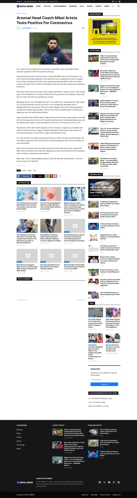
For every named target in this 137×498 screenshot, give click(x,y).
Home (38, 6)
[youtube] (119, 1)
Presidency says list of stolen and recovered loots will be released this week (110, 248)
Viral (34, 170)
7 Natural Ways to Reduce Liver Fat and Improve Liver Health (110, 226)
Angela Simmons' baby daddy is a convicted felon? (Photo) (110, 237)
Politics (47, 6)
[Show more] (59, 176)
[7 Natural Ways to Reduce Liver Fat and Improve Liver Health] (93, 226)
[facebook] (113, 1)
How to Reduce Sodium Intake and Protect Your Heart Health (108, 431)
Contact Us (116, 495)
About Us (19, 1)
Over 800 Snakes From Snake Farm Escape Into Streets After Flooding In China (95, 323)
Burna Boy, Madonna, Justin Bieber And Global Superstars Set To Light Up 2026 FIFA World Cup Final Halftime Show (110, 74)
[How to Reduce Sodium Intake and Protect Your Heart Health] (93, 432)
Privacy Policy (53, 1)
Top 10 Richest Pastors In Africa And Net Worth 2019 (110, 293)
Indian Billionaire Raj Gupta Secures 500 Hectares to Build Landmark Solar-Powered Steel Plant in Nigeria (110, 147)
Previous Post (22, 300)
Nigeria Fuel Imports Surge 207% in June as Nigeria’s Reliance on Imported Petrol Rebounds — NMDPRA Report (110, 89)
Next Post (80, 300)
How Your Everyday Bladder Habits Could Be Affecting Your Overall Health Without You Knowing (50, 206)
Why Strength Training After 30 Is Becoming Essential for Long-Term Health (74, 267)
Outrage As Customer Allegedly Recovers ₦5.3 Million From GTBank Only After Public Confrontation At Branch (95, 351)
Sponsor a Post (43, 1)
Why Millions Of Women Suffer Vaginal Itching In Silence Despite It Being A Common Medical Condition (50, 238)
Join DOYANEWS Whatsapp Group (100, 398)
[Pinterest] (51, 176)
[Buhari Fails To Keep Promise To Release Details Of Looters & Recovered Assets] (93, 259)
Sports (98, 6)
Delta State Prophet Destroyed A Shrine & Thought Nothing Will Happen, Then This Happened (113, 323)
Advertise (94, 495)
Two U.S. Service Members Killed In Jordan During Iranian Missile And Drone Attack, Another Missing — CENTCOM (110, 132)
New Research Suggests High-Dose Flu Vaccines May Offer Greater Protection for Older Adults (27, 268)
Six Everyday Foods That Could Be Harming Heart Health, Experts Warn (109, 214)
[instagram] (114, 482)
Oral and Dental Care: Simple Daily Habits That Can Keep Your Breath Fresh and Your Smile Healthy (27, 206)
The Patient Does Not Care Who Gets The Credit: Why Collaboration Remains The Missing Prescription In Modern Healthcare (26, 239)
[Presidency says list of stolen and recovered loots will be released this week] (93, 248)
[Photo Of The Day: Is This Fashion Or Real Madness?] (93, 272)
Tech (82, 6)
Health (24, 13)
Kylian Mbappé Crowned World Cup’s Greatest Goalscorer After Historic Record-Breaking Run (109, 103)
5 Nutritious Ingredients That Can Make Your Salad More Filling (109, 203)
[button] (113, 6)
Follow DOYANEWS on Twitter (98, 406)
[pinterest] (118, 482)
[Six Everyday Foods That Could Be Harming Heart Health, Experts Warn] (93, 215)
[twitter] (116, 1)
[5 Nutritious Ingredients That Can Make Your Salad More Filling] (93, 204)
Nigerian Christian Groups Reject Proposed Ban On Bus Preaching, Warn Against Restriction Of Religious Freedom (109, 117)
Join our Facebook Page (96, 402)
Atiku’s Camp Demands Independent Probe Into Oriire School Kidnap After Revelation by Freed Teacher (109, 60)
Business (73, 6)
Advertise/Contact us (30, 1)
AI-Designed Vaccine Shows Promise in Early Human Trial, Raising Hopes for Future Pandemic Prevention (74, 238)
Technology (21, 445)
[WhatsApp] (47, 176)
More (106, 6)
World (89, 6)
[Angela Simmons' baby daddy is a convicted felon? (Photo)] (93, 237)
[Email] (55, 176)
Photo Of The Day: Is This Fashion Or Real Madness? (110, 271)
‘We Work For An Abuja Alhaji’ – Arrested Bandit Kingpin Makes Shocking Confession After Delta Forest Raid (109, 162)
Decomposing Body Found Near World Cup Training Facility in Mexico (50, 267)
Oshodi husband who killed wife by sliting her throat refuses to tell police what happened (110, 282)
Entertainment (60, 6)
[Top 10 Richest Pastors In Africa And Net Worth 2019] (93, 295)
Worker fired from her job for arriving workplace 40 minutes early (112, 348)
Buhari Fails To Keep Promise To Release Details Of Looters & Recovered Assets (110, 260)
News (19, 433)
